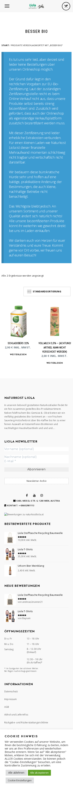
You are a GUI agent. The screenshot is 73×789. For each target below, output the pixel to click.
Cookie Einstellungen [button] (20, 780)
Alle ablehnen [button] (16, 772)
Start (5, 45)
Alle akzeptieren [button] (39, 772)
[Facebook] (27, 495)
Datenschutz (11, 691)
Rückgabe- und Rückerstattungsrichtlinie (26, 722)
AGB (6, 706)
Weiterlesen (18, 355)
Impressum (10, 699)
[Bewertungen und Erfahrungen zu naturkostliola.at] (24, 514)
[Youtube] (34, 495)
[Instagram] (41, 495)
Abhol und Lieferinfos (16, 714)
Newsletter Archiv (36, 481)
